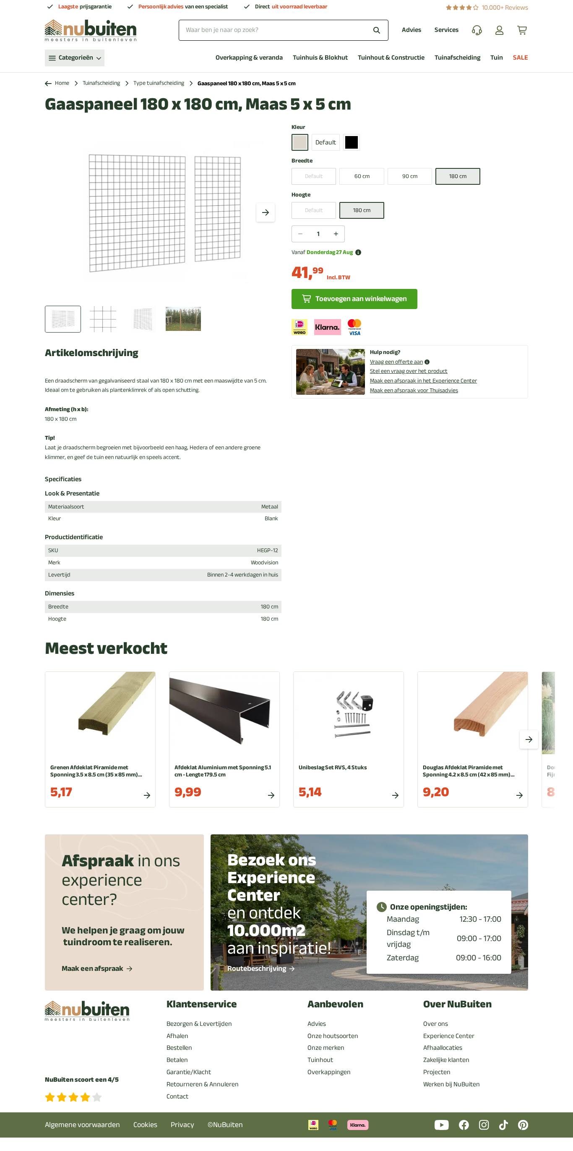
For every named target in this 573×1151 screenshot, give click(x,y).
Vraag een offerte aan (396, 362)
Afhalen (177, 1036)
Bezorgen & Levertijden (199, 1023)
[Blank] (300, 142)
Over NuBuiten (457, 1004)
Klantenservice (202, 1004)
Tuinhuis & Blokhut (320, 58)
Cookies (145, 1125)
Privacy (182, 1125)
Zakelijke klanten (446, 1060)
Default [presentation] (314, 176)
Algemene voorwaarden (82, 1125)
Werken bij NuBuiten (451, 1084)
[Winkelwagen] (522, 30)
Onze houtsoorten (332, 1036)
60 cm (362, 176)
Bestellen (179, 1047)
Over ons (435, 1023)
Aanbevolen (335, 1004)
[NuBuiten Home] (90, 30)
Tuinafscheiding (457, 58)
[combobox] (283, 30)
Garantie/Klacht (189, 1072)
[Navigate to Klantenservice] (477, 30)
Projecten (437, 1072)
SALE (520, 58)
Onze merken (325, 1047)
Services (446, 30)
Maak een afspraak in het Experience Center (423, 380)
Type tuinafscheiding (158, 83)
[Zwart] (351, 142)
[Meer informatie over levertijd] (358, 252)
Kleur (298, 127)
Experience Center (448, 1036)
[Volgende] (265, 212)
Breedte (302, 161)
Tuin (496, 58)
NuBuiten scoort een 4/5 (82, 1080)
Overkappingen (329, 1072)
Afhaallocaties (442, 1047)
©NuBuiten (225, 1125)
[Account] (499, 30)
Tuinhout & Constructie (391, 58)
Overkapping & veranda (249, 58)
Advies (411, 30)
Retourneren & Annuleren (203, 1084)
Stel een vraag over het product (409, 371)
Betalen (177, 1060)
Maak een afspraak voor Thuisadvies (414, 390)
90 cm (409, 176)
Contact (177, 1096)
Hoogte (301, 195)
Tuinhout (320, 1060)
